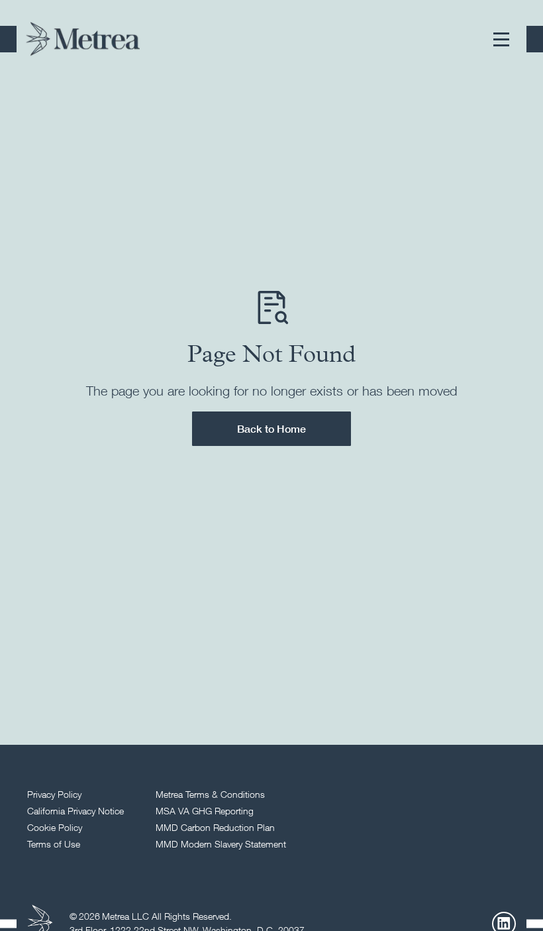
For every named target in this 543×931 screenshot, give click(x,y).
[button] (501, 39)
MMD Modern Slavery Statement (221, 843)
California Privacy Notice (75, 810)
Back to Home (271, 428)
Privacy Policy (54, 794)
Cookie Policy (54, 827)
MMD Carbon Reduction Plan (215, 827)
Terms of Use (53, 843)
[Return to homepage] (83, 39)
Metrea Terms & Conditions (210, 794)
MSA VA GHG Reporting (205, 810)
